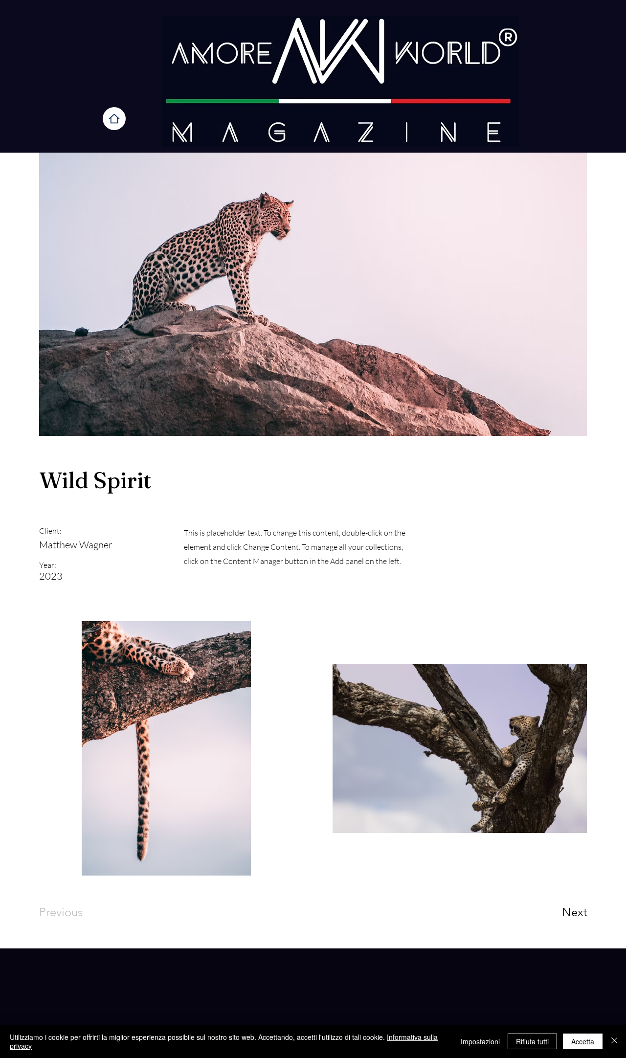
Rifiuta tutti (532, 1041)
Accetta (582, 1041)
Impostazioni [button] (480, 1041)
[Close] (614, 1041)
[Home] (114, 118)
